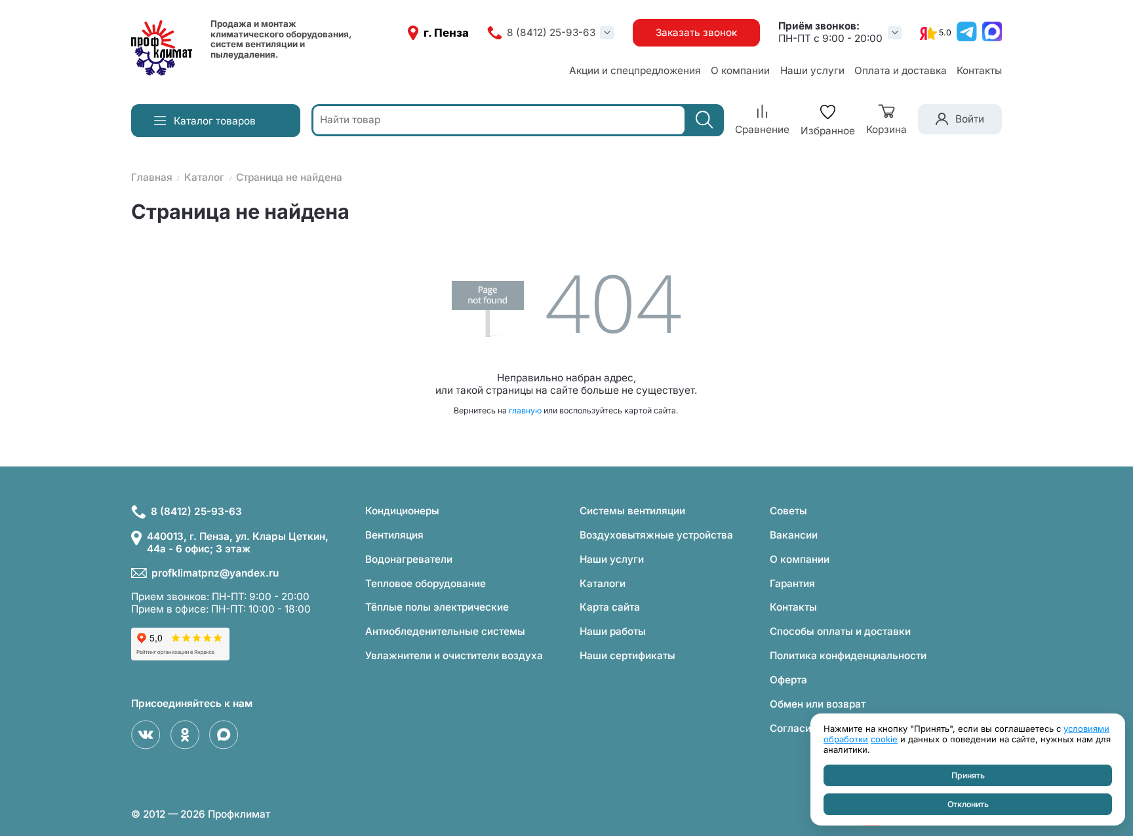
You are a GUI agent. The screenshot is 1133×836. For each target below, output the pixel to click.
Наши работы (613, 631)
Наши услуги (812, 70)
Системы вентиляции (632, 510)
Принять (968, 775)
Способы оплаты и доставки (840, 631)
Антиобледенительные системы (445, 631)
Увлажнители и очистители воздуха (454, 655)
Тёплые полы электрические (437, 607)
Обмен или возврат (817, 704)
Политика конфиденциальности (848, 655)
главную (525, 410)
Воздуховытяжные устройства (656, 535)
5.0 (945, 33)
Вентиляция (394, 535)
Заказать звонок (696, 32)
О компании (740, 70)
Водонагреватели (408, 559)
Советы (788, 510)
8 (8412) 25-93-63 (551, 33)
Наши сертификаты (627, 655)
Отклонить (968, 804)
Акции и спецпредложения (635, 70)
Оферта (788, 680)
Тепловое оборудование (425, 583)
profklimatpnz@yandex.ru (215, 573)
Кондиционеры (402, 510)
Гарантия (792, 583)
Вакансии (794, 535)
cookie (884, 739)
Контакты (979, 70)
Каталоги (603, 583)
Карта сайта (610, 607)
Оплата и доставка (900, 70)
